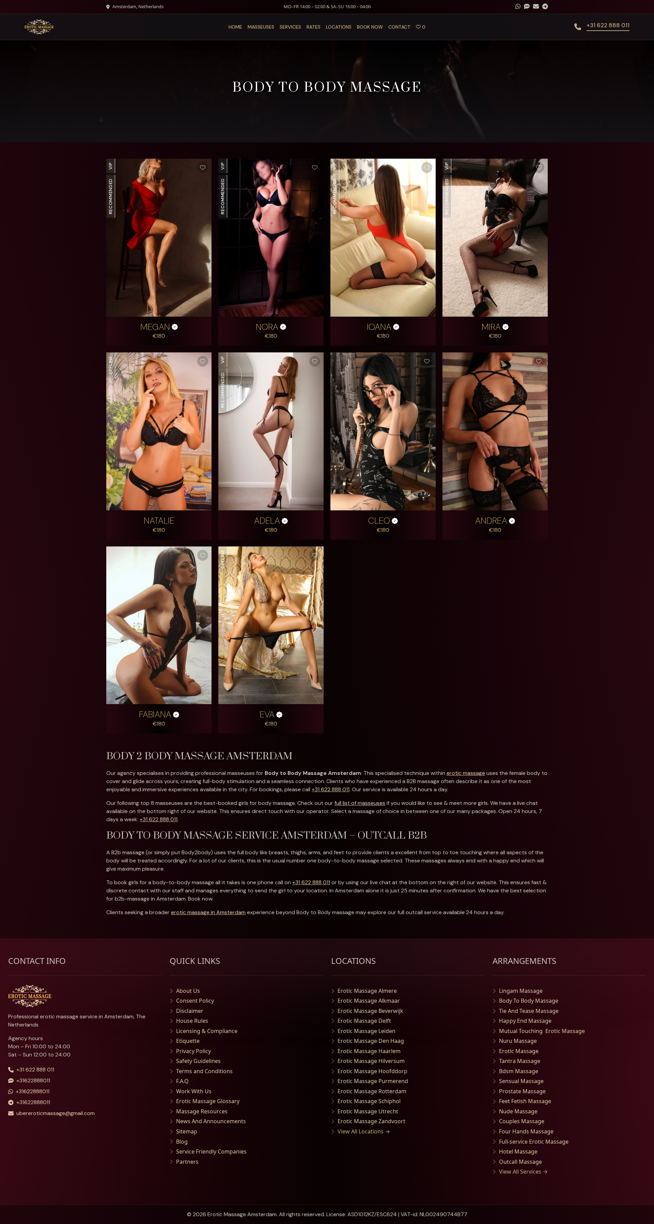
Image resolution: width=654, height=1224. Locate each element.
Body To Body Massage (528, 1000)
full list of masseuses (359, 803)
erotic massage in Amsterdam (208, 912)
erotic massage (466, 773)
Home (235, 27)
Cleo (379, 521)
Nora (267, 327)
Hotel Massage (518, 1151)
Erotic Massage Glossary (207, 1101)
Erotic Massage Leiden (366, 1031)
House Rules (192, 1020)
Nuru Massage (518, 1041)
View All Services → (523, 1171)
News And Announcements (211, 1121)
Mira (491, 327)
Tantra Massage (519, 1061)
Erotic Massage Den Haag (371, 1041)
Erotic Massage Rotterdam (372, 1091)
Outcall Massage (520, 1161)
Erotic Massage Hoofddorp (372, 1071)
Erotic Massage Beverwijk (370, 1011)
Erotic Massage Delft (364, 1020)
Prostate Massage (522, 1091)
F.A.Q (182, 1081)
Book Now (370, 27)
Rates (314, 27)
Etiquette (188, 1041)
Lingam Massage (521, 991)
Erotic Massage (519, 1051)
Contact (399, 27)
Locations (339, 27)
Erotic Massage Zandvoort (371, 1121)
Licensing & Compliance (206, 1031)
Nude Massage (518, 1111)
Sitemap (186, 1131)
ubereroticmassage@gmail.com (55, 1113)
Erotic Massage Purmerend (373, 1081)
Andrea (491, 521)
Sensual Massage (521, 1081)
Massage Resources (202, 1111)
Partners (187, 1161)
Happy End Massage (525, 1020)
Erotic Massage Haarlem (369, 1051)
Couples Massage (521, 1121)
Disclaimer (189, 1011)
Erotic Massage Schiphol (369, 1101)
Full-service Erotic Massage (534, 1141)
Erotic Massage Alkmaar (369, 1000)
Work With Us (194, 1091)
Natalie (159, 521)
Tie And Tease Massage (529, 1011)
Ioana (379, 327)
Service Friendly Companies (211, 1151)
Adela (267, 521)
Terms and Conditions (204, 1071)
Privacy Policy (193, 1051)
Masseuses (261, 27)
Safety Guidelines (198, 1061)
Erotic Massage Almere (367, 991)
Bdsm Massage (518, 1071)
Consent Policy (195, 1000)
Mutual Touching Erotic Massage (542, 1031)
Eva (267, 715)
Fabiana (155, 715)
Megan (155, 327)
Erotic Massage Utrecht (368, 1111)
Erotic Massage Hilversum (371, 1061)
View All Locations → (364, 1131)
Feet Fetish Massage (525, 1101)
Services (290, 27)
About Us (188, 991)
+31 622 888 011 (330, 789)
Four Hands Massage (526, 1131)
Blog (182, 1141)
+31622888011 (33, 1080)
